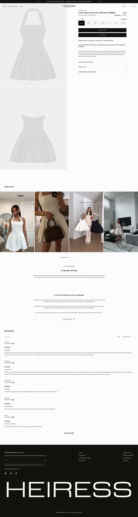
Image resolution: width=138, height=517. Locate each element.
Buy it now (102, 35)
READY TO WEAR (13, 6)
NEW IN (5, 6)
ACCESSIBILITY (127, 458)
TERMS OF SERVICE (128, 455)
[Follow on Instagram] (6, 473)
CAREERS (125, 460)
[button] (120, 15)
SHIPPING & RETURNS (85, 458)
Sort (118, 336)
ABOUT (81, 452)
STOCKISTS (82, 460)
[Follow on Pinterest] (11, 473)
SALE (21, 6)
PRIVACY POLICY (127, 452)
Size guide (123, 19)
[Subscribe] (45, 460)
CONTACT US (82, 455)
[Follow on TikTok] (16, 473)
